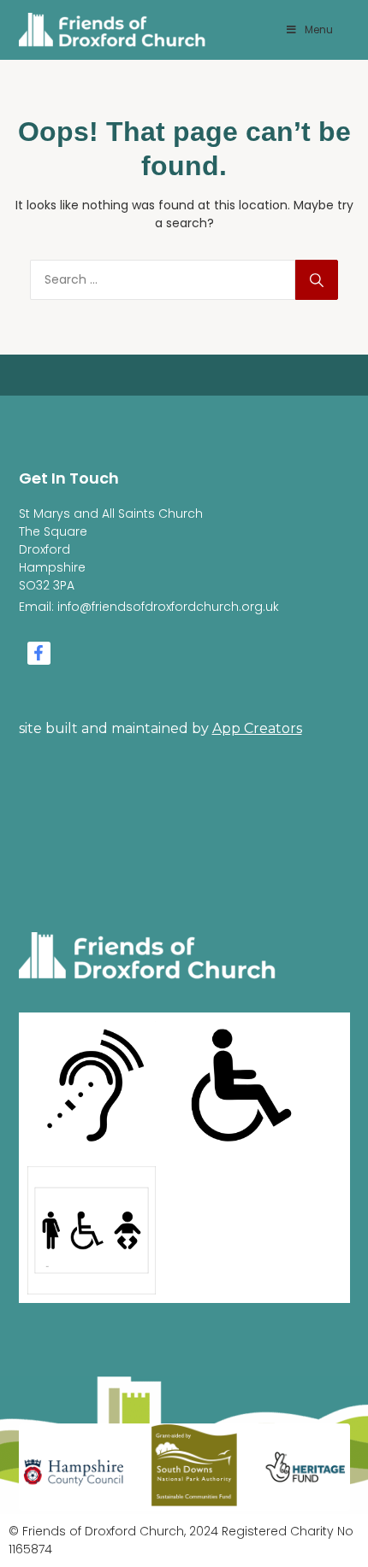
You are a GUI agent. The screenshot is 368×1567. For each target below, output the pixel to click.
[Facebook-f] (38, 653)
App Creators (257, 728)
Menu (319, 29)
